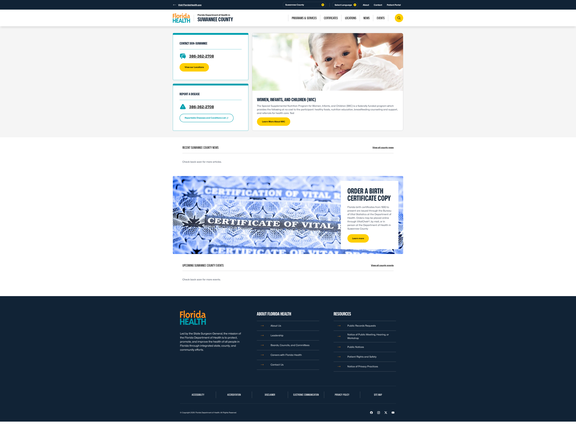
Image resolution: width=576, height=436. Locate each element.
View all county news (383, 147)
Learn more (358, 238)
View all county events (382, 265)
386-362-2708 (201, 56)
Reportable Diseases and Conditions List (205, 117)
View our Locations (194, 67)
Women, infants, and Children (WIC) (286, 99)
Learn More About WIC (273, 121)
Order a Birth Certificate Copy (369, 194)
